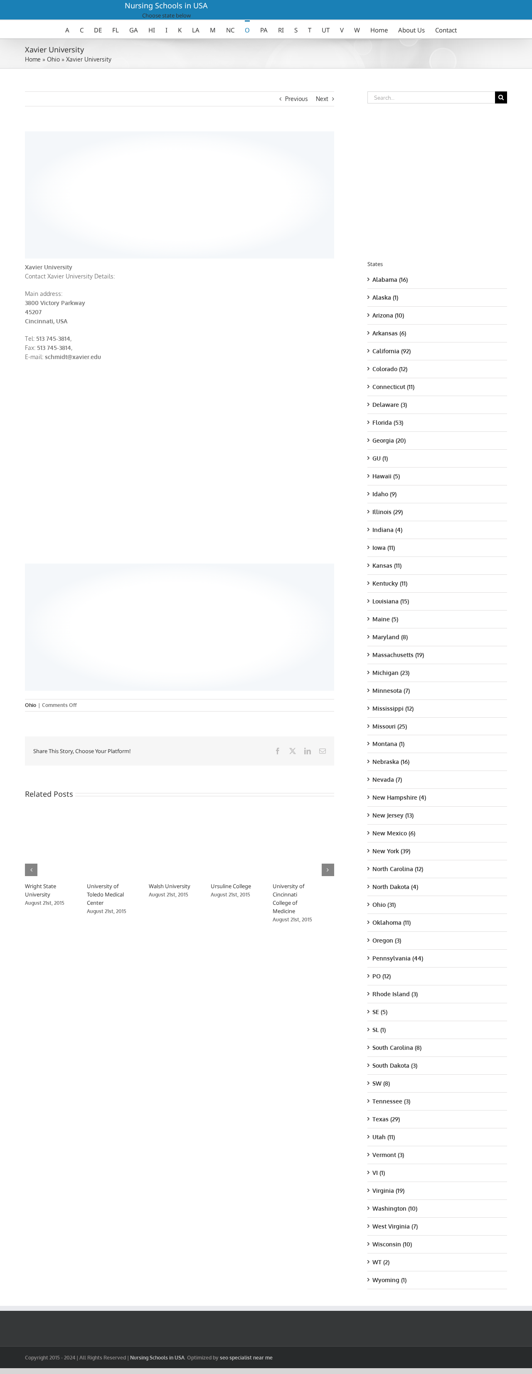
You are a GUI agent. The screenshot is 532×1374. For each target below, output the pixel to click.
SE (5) (379, 1011)
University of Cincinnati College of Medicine (309, 894)
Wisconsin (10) (392, 1244)
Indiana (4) (387, 529)
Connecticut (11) (393, 386)
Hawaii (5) (386, 476)
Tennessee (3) (391, 1101)
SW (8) (381, 1083)
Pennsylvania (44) (397, 958)
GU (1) (380, 458)
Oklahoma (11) (391, 922)
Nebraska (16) (390, 761)
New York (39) (391, 850)
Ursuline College (242, 886)
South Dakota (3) (394, 1065)
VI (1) (378, 1172)
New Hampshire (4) (399, 797)
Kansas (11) (386, 565)
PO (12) (381, 976)
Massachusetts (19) (398, 654)
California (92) (391, 351)
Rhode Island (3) (395, 993)
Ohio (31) (384, 904)
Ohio (53, 59)
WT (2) (380, 1262)
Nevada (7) (387, 779)
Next (322, 98)
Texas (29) (386, 1119)
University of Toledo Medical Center (109, 894)
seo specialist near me (246, 1357)
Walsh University (176, 886)
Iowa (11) (383, 547)
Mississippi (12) (393, 708)
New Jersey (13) (393, 815)
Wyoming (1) (389, 1279)
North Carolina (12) (397, 868)
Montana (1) (388, 743)
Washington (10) (394, 1208)
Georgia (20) (389, 440)
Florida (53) (387, 422)
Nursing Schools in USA (166, 5)
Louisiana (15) (390, 601)
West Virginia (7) (395, 1226)
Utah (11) (383, 1136)
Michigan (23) (390, 672)
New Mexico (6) (393, 833)
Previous (296, 98)
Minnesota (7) (391, 690)
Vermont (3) (388, 1154)
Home (33, 59)
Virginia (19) (388, 1190)
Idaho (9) (384, 493)
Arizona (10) (388, 315)
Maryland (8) (390, 636)
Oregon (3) (386, 940)
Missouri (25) (389, 726)
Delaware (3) (389, 404)
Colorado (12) (389, 368)
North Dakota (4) (395, 886)
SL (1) (379, 1029)
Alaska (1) (385, 297)
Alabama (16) (390, 279)
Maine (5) (385, 619)
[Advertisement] (179, 193)
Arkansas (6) (389, 333)
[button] (31, 865)
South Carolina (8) (396, 1047)
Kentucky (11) (389, 583)
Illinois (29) (387, 511)
